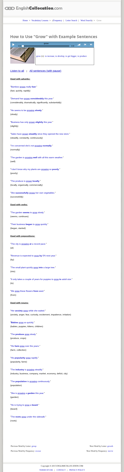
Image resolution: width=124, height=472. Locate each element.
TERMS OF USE (46, 470)
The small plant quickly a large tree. (33, 267)
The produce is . (25, 181)
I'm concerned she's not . (31, 145)
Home (25, 20)
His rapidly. (24, 358)
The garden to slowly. (27, 212)
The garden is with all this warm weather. (37, 157)
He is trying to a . (24, 405)
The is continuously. (30, 381)
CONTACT (61, 470)
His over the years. (25, 346)
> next (91, 44)
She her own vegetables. (33, 193)
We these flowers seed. (27, 291)
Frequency (57, 20)
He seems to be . (26, 110)
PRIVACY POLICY (77, 470)
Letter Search (71, 20)
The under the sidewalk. (28, 416)
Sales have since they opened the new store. (40, 134)
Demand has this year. (32, 98)
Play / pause (13, 44)
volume (79, 44)
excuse (38, 451)
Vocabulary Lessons (39, 20)
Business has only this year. (31, 122)
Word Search (86, 20)
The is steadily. (27, 369)
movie (110, 451)
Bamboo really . (23, 87)
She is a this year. (27, 393)
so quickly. (22, 322)
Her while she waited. (28, 310)
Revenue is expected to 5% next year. (33, 255)
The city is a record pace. (28, 244)
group (34, 446)
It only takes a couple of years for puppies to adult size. (41, 279)
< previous (85, 44)
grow (38, 56)
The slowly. (23, 334)
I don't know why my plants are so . (35, 169)
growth (110, 446)
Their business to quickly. (29, 224)
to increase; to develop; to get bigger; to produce (66, 56)
